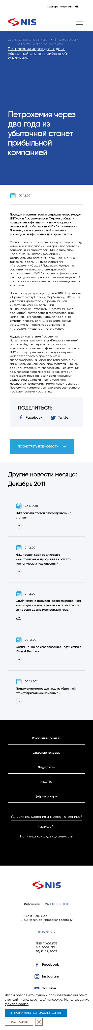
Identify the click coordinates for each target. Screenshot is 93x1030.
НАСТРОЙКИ (19, 1022)
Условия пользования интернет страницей (46, 816)
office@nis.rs (46, 931)
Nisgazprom (46, 767)
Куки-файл (46, 826)
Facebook (50, 964)
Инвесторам (66, 39)
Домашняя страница (27, 39)
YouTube (49, 988)
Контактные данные (46, 738)
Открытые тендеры (46, 752)
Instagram (50, 976)
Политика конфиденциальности (46, 836)
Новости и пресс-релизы (39, 44)
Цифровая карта (46, 796)
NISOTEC (46, 781)
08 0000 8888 (59, 904)
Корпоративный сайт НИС (63, 6)
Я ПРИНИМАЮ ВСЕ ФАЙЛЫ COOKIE (36, 1013)
